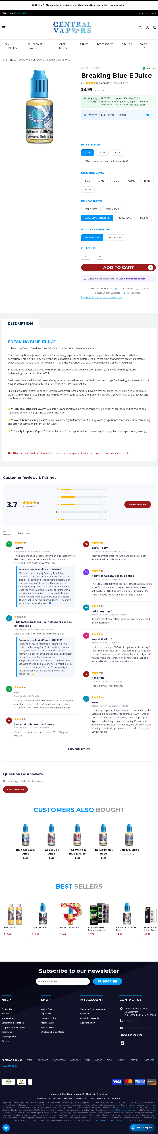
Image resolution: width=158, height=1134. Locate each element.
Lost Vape (149, 1060)
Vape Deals (144, 46)
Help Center (7, 1031)
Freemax (135, 1060)
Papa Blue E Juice (52, 851)
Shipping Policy (9, 1036)
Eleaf (109, 1060)
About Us (143, 13)
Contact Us (7, 1009)
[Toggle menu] (4, 27)
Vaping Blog (46, 1009)
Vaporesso (59, 1060)
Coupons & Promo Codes (13, 1027)
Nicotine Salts (47, 1022)
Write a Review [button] (120, 82)
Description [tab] (20, 323)
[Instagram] (122, 1043)
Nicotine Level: (93, 172)
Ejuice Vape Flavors (35, 46)
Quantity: (89, 248)
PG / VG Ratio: (92, 201)
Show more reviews (79, 748)
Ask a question (15, 789)
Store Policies (8, 1018)
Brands (127, 44)
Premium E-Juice (48, 1018)
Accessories (105, 44)
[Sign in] (147, 27)
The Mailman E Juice (103, 851)
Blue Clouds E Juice (25, 851)
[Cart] (154, 27)
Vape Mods (63, 46)
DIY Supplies (11, 46)
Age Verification (87, 1022)
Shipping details (137, 104)
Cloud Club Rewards (89, 1018)
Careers (5, 1041)
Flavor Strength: (95, 229)
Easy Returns (144, 288)
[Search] (140, 27)
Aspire (98, 1060)
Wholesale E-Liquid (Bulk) (52, 1031)
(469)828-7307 (132, 1020)
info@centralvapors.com (137, 1027)
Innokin (121, 1060)
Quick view (25, 835)
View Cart (84, 1013)
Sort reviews (7, 533)
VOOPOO (74, 1060)
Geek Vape (43, 1060)
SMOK (30, 1060)
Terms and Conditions (102, 1120)
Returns (5, 1013)
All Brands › (10, 1066)
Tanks (84, 44)
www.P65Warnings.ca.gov (120, 1110)
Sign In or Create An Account (93, 1009)
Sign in (153, 13)
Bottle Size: (91, 144)
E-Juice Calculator (49, 1027)
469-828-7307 (20, 13)
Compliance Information (13, 1022)
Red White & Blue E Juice (77, 851)
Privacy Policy (120, 1120)
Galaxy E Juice (129, 849)
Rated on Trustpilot (135, 293)
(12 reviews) (105, 82)
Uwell (87, 1060)
